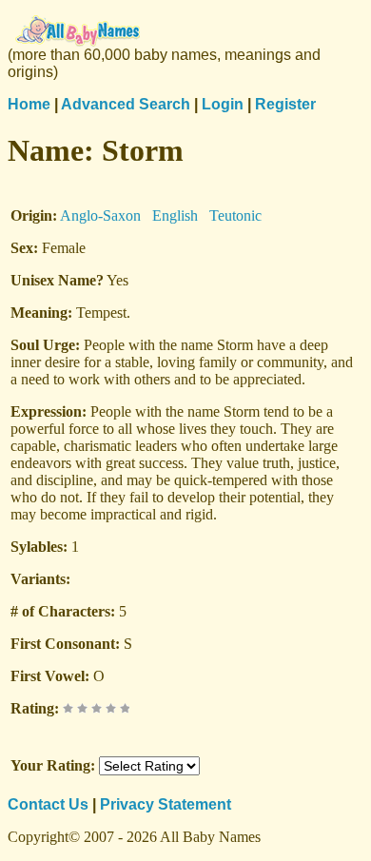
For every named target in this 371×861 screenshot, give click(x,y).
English (175, 215)
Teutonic (235, 215)
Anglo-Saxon (100, 215)
